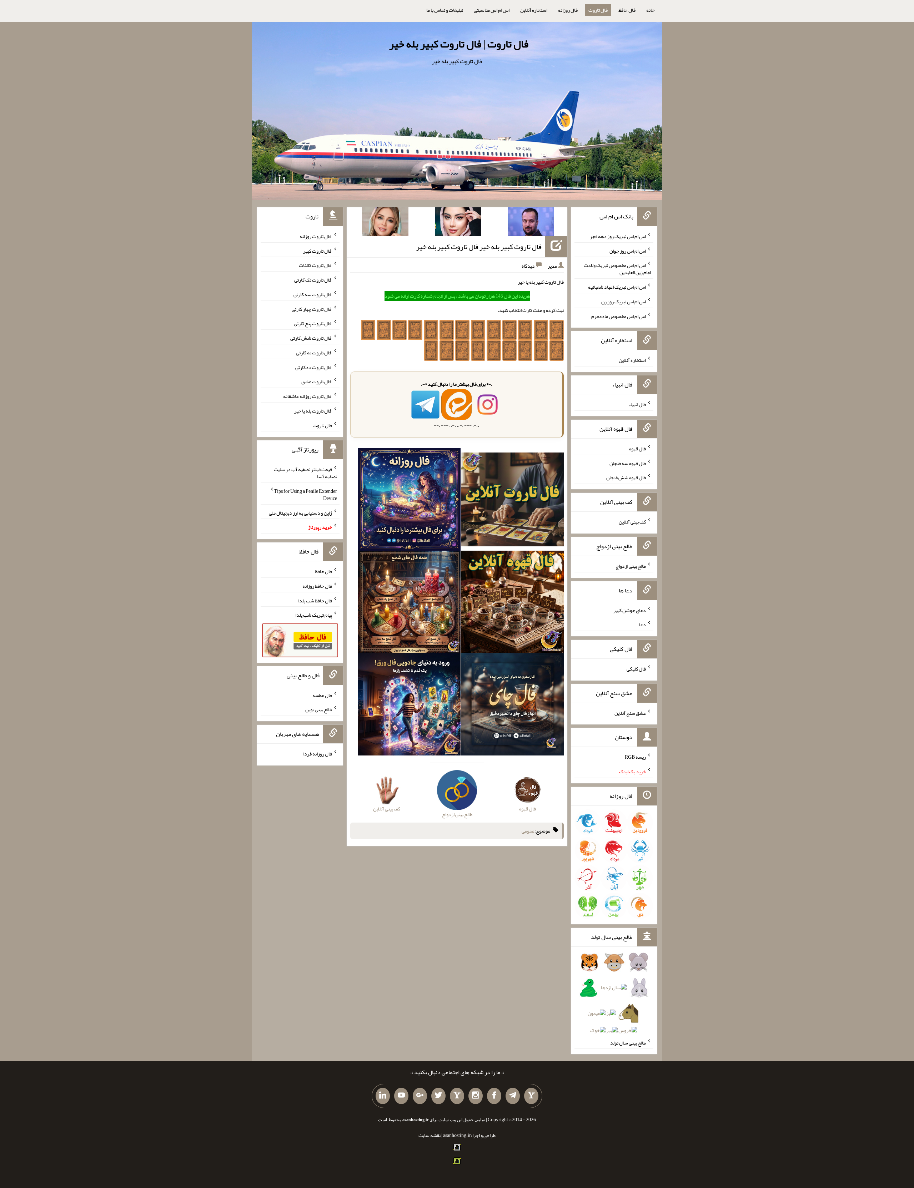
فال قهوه (637, 449)
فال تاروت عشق (316, 381)
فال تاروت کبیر (317, 251)
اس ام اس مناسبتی (491, 10)
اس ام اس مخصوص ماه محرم (618, 316)
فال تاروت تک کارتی (313, 280)
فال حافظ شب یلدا (315, 600)
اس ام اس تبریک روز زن (623, 302)
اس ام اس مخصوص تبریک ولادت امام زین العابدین (617, 268)
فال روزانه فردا (317, 754)
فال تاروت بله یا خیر (313, 411)
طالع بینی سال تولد (628, 1042)
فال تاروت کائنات (315, 265)
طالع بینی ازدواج (631, 566)
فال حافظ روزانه (317, 586)
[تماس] (457, 1096)
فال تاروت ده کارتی (313, 367)
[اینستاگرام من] (475, 1096)
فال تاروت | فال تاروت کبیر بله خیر (458, 44)
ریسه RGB (635, 757)
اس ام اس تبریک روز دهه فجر (618, 236)
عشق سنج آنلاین (630, 713)
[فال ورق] (409, 706)
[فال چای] (512, 706)
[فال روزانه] (409, 501)
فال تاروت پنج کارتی (313, 323)
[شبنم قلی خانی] (385, 223)
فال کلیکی (636, 669)
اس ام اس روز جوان (627, 251)
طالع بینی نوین (318, 709)
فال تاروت (598, 10)
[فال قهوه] (512, 603)
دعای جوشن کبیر (629, 610)
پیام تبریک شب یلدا (313, 615)
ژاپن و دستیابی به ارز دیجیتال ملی (300, 512)
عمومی (528, 831)
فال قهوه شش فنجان (626, 477)
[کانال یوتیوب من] (401, 1096)
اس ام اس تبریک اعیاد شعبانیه (617, 287)
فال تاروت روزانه (316, 236)
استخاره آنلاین (533, 10)
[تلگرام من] (513, 1096)
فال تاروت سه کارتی (312, 294)
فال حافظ (627, 10)
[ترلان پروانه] (458, 223)
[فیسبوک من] (494, 1096)
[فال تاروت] (512, 501)
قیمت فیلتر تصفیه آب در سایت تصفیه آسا (305, 472)
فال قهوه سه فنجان (627, 463)
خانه (650, 10)
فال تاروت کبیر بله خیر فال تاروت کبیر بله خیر (479, 246)
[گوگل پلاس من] (420, 1096)
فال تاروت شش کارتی (311, 338)
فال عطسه (322, 695)
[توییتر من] (438, 1096)
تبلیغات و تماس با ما (444, 10)
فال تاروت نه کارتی (314, 353)
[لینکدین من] (383, 1096)
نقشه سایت (429, 1135)
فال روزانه (568, 10)
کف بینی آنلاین (632, 522)
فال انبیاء (637, 404)
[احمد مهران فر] (531, 223)
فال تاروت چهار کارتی (312, 309)
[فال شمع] (409, 603)
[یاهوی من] (531, 1096)
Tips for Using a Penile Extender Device (305, 494)
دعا (642, 625)
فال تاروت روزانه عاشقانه (307, 396)
